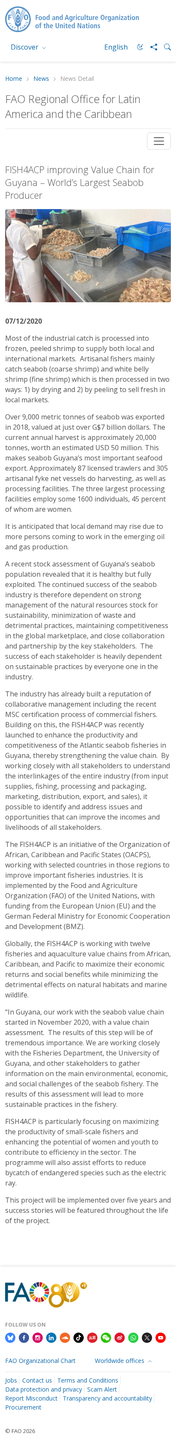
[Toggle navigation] (159, 141)
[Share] (150, 47)
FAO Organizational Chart (40, 1361)
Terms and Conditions (87, 1380)
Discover (25, 47)
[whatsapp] (133, 1337)
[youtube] (160, 1337)
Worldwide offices (120, 1361)
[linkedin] (51, 1337)
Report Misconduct (31, 1398)
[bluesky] (10, 1337)
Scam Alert (102, 1389)
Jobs (11, 1380)
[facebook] (24, 1337)
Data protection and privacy (43, 1389)
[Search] (164, 47)
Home (13, 79)
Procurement (23, 1407)
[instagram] (37, 1337)
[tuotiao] (92, 1337)
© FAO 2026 (20, 1431)
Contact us (37, 1380)
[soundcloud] (65, 1337)
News (41, 79)
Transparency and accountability (107, 1398)
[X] (147, 1337)
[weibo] (119, 1337)
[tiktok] (78, 1337)
